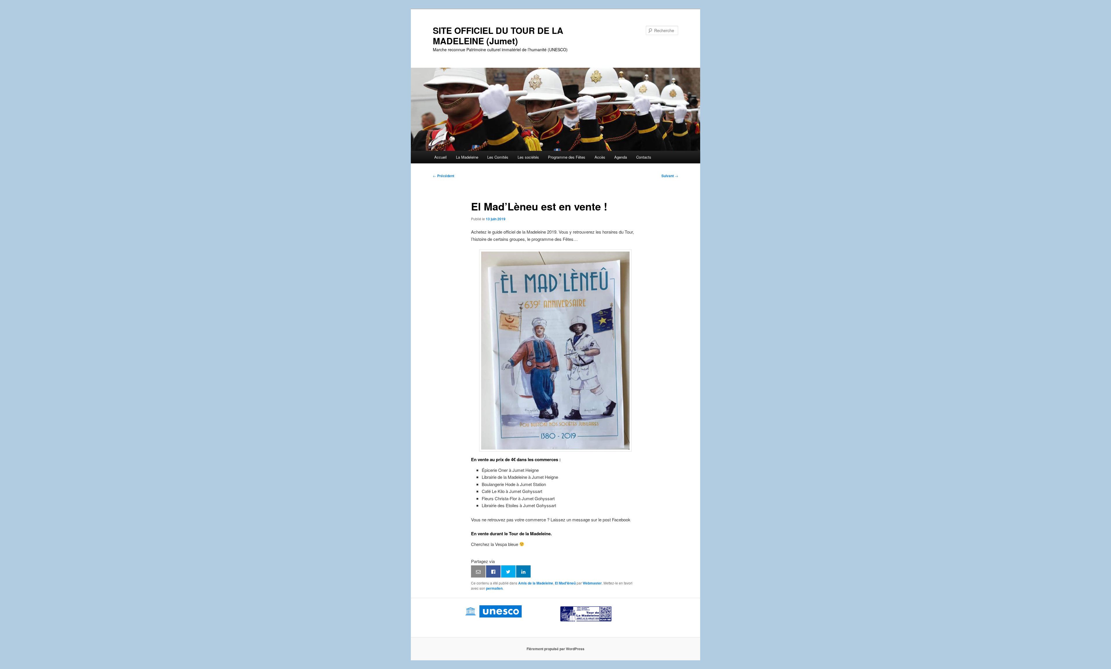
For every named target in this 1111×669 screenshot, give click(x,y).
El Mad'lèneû (565, 583)
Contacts (643, 157)
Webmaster (592, 583)
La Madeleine (467, 157)
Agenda (620, 157)
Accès (600, 157)
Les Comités (497, 157)
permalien (494, 588)
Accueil (440, 157)
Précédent (443, 175)
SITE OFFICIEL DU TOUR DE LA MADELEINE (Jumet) (498, 35)
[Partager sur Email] (478, 571)
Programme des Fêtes (566, 157)
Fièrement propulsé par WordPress (555, 648)
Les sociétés (528, 157)
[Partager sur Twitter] (508, 571)
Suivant (669, 175)
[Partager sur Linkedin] (523, 571)
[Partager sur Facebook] (493, 571)
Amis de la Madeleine (535, 583)
